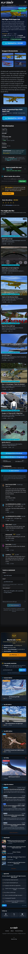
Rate (15, 33)
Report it (9, 160)
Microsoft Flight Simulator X (11, 5)
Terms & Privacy (19, 930)
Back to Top (14, 939)
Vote (4, 905)
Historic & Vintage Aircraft (23, 5)
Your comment (6, 588)
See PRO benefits (7, 193)
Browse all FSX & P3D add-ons (14, 453)
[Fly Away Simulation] (12, 2)
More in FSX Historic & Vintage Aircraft (14, 457)
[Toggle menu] (25, 2)
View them (22, 181)
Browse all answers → (14, 832)
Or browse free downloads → (14, 658)
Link (13, 500)
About (12, 930)
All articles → (14, 868)
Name (4, 572)
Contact (7, 930)
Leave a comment (15, 470)
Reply (8, 500)
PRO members (6, 153)
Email (4, 578)
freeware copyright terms (11, 158)
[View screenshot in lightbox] (24, 15)
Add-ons (3, 5)
